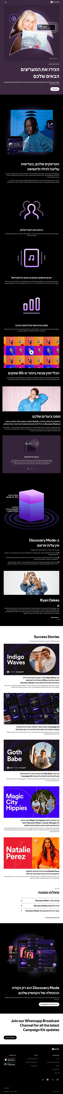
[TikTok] (43, 1080)
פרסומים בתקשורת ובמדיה (53, 1062)
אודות (58, 1058)
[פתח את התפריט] (5, 2)
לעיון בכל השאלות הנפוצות (52, 917)
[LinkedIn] (47, 1080)
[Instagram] (57, 1080)
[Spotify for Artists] (55, 2)
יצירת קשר (56, 1073)
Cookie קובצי (6, 1091)
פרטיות (11, 1091)
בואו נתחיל (54, 89)
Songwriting (34, 1066)
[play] (31, 352)
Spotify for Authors (32, 1058)
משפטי (15, 1091)
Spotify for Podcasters (32, 1062)
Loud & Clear (55, 1069)
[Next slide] (28, 469)
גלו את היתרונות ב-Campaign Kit (49, 1004)
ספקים (57, 1066)
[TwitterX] (52, 1080)
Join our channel (10, 1037)
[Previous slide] (35, 469)
